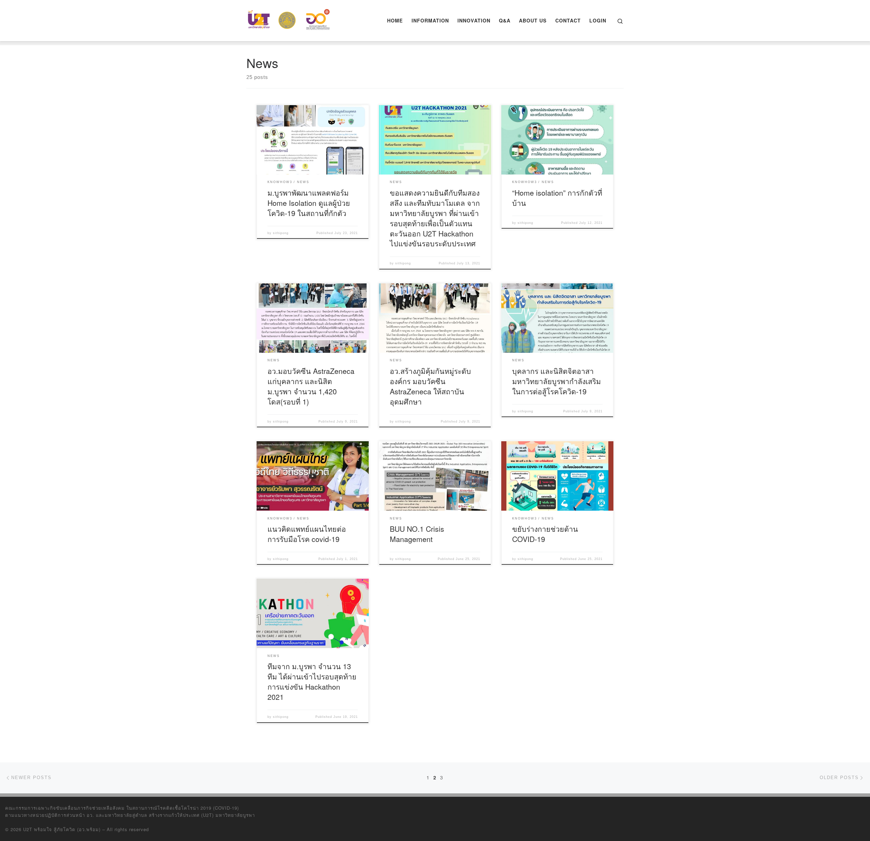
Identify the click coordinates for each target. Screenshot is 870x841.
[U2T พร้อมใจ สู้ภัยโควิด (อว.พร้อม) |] (288, 18)
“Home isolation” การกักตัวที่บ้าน (557, 197)
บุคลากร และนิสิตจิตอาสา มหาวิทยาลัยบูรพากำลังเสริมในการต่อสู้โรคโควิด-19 (556, 380)
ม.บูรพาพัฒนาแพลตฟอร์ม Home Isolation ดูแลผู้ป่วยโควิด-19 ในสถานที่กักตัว (308, 202)
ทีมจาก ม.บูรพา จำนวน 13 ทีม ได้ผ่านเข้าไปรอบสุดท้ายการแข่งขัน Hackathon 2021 (311, 681)
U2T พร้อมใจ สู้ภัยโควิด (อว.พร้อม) (62, 829)
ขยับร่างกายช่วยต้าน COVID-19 (545, 533)
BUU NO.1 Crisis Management (417, 533)
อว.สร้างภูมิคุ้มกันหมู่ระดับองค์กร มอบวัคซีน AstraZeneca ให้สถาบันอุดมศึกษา (430, 386)
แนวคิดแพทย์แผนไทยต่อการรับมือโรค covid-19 (306, 533)
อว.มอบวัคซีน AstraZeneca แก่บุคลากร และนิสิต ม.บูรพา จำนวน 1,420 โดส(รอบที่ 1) (310, 386)
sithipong (281, 233)
